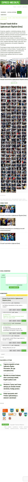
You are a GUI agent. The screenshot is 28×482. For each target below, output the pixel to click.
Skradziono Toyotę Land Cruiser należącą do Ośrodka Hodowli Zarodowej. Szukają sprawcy (12, 387)
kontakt (21, 426)
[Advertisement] (14, 260)
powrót (2, 354)
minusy (18, 309)
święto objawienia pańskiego (6, 200)
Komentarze (3, 14)
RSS (5, 426)
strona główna (4, 17)
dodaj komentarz (14, 287)
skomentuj (24, 309)
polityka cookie (23, 428)
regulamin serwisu (14, 428)
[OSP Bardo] (8, 419)
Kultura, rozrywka (11, 12)
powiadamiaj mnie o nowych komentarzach (17, 295)
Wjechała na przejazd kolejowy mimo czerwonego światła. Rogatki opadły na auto (12, 378)
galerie (9, 17)
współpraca (15, 426)
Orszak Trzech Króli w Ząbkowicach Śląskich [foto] (13, 215)
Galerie (19, 12)
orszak (23, 199)
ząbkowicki (25, 6)
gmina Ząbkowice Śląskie (17, 199)
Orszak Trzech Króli (7, 199)
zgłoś (10, 309)
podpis (3, 275)
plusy (14, 309)
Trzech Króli (15, 200)
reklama (9, 426)
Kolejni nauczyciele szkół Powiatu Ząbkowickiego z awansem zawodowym (11, 396)
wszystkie (19, 6)
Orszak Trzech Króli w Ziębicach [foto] (10, 243)
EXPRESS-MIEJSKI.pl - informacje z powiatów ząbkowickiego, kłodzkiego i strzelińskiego (10, 2)
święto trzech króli (23, 200)
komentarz (3, 277)
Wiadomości (3, 12)
